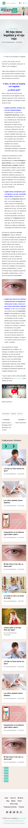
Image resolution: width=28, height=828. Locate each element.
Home (6, 798)
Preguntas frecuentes (10, 807)
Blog (7, 801)
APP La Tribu (14, 804)
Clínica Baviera (18, 378)
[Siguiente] (13, 446)
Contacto (21, 807)
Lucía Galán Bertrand (9, 42)
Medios (13, 801)
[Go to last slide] (6, 446)
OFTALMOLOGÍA (14, 28)
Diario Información (20, 421)
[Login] (24, 3)
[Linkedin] (17, 812)
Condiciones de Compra (18, 823)
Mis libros (20, 798)
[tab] (6, 768)
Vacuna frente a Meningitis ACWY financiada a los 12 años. (7, 425)
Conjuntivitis (6, 413)
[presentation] (14, 457)
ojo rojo (20, 413)
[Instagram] (10, 812)
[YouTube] (14, 812)
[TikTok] (21, 812)
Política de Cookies (10, 820)
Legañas (13, 413)
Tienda (20, 801)
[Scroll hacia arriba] (24, 823)
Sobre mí (13, 798)
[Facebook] (7, 812)
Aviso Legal (21, 818)
